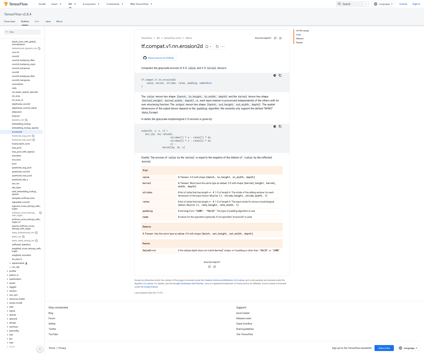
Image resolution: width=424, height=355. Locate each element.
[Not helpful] (280, 38)
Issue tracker (243, 313)
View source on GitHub (161, 57)
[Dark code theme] (274, 75)
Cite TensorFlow (244, 334)
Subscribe (384, 348)
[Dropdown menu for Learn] (61, 4)
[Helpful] (275, 38)
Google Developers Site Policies (188, 283)
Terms (52, 348)
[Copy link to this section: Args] (151, 171)
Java (48, 21)
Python (25, 21)
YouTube (53, 334)
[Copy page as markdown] (217, 46)
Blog (51, 313)
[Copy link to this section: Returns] (154, 227)
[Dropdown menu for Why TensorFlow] (152, 4)
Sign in (416, 4)
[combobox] (352, 4)
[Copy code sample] (280, 75)
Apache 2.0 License (143, 283)
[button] (21, 263)
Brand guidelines (245, 329)
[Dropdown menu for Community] (123, 4)
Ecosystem (89, 3)
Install (42, 3)
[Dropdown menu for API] (76, 4)
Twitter (52, 329)
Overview (9, 21)
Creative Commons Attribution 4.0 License (224, 280)
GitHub (403, 3)
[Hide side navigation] (40, 349)
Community (112, 3)
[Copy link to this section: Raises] (153, 244)
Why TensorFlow (139, 3)
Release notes (243, 318)
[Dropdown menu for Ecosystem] (100, 4)
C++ (37, 21)
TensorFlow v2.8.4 (17, 14)
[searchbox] (22, 32)
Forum (52, 318)
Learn (54, 3)
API (70, 3)
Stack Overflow (244, 323)
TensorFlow (146, 38)
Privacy (62, 348)
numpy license (151, 287)
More (59, 21)
